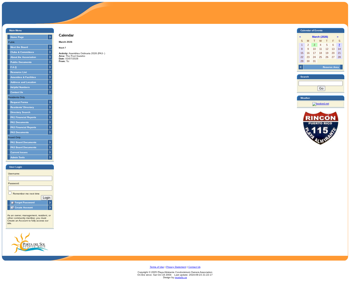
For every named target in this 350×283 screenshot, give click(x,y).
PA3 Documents (19, 132)
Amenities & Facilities (23, 77)
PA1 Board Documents (23, 142)
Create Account (23, 207)
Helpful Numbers (20, 87)
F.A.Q (13, 67)
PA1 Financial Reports (23, 117)
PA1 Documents (19, 122)
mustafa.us (181, 277)
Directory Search (20, 112)
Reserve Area (331, 67)
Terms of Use (157, 267)
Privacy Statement (176, 267)
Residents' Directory (22, 107)
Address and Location (23, 82)
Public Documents (21, 62)
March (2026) (320, 36)
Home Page (17, 37)
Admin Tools (17, 157)
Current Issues (19, 152)
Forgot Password (24, 202)
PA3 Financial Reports (23, 127)
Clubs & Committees (22, 52)
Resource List (18, 72)
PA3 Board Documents (23, 147)
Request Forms (19, 102)
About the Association (23, 57)
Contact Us (16, 92)
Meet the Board (19, 47)
